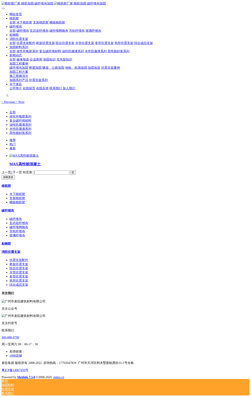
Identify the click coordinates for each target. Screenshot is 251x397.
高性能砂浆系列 (20, 133)
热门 (12, 144)
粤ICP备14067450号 (15, 370)
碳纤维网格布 (18, 227)
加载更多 (8, 177)
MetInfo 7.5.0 (26, 377)
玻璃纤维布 (17, 235)
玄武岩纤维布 (18, 223)
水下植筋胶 (17, 194)
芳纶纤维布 (17, 231)
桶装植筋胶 (17, 202)
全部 (12, 22)
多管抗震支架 (18, 276)
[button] (9, 102)
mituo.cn (58, 377)
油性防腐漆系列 (20, 124)
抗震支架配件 (18, 260)
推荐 (12, 140)
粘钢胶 (6, 243)
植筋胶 (6, 185)
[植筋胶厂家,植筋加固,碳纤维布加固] (125, 4)
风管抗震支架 (18, 280)
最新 (12, 148)
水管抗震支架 (18, 272)
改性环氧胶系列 (20, 116)
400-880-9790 (10, 337)
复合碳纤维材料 (20, 120)
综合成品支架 (18, 284)
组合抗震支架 (18, 268)
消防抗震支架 (11, 251)
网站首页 (15, 14)
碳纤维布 (8, 210)
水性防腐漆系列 (20, 128)
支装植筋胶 (17, 198)
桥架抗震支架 (18, 264)
